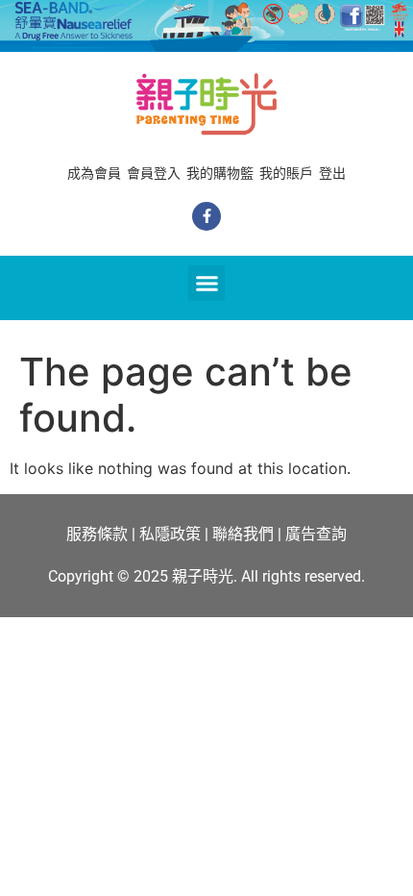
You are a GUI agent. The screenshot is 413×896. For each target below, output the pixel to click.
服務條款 (97, 534)
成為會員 (94, 173)
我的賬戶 (286, 173)
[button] (206, 283)
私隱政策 (170, 534)
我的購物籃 (220, 173)
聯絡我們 (243, 534)
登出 (332, 173)
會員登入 (154, 173)
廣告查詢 (316, 534)
